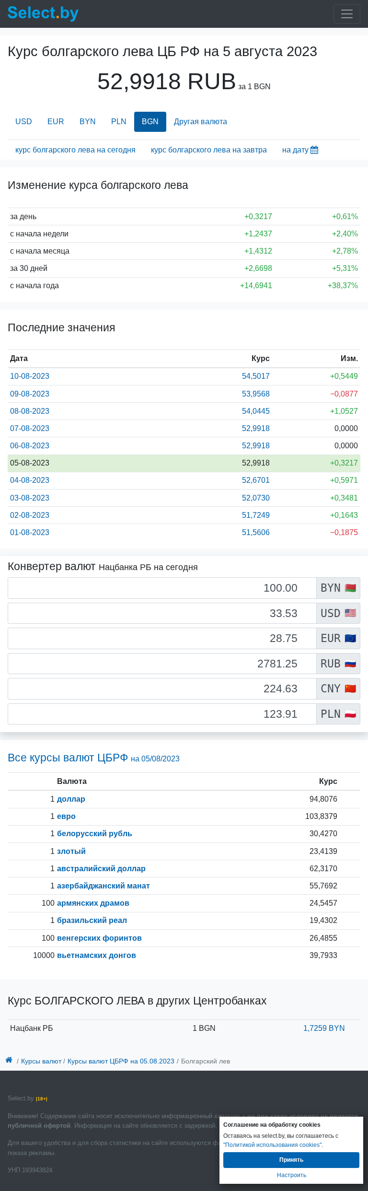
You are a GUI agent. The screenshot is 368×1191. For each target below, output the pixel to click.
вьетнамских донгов (96, 955)
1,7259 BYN (324, 1028)
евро (66, 816)
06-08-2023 (29, 446)
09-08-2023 (29, 394)
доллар (71, 799)
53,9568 (256, 394)
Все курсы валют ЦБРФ (94, 757)
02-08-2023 (29, 515)
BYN (88, 121)
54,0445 (256, 411)
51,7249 (256, 515)
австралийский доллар (101, 868)
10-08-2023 (29, 376)
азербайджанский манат (103, 886)
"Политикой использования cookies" (272, 1145)
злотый (71, 851)
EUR (55, 121)
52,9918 (256, 428)
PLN (118, 121)
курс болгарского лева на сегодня (75, 150)
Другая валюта (200, 121)
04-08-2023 (29, 480)
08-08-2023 (29, 411)
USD (23, 121)
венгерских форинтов (99, 938)
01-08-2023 (29, 532)
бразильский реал (92, 920)
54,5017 (256, 376)
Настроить (291, 1175)
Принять (291, 1159)
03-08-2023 (29, 498)
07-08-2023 (29, 428)
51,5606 (256, 532)
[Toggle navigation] (347, 13)
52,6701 (256, 480)
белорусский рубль (94, 833)
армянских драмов (93, 903)
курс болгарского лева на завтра (209, 150)
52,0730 (256, 498)
